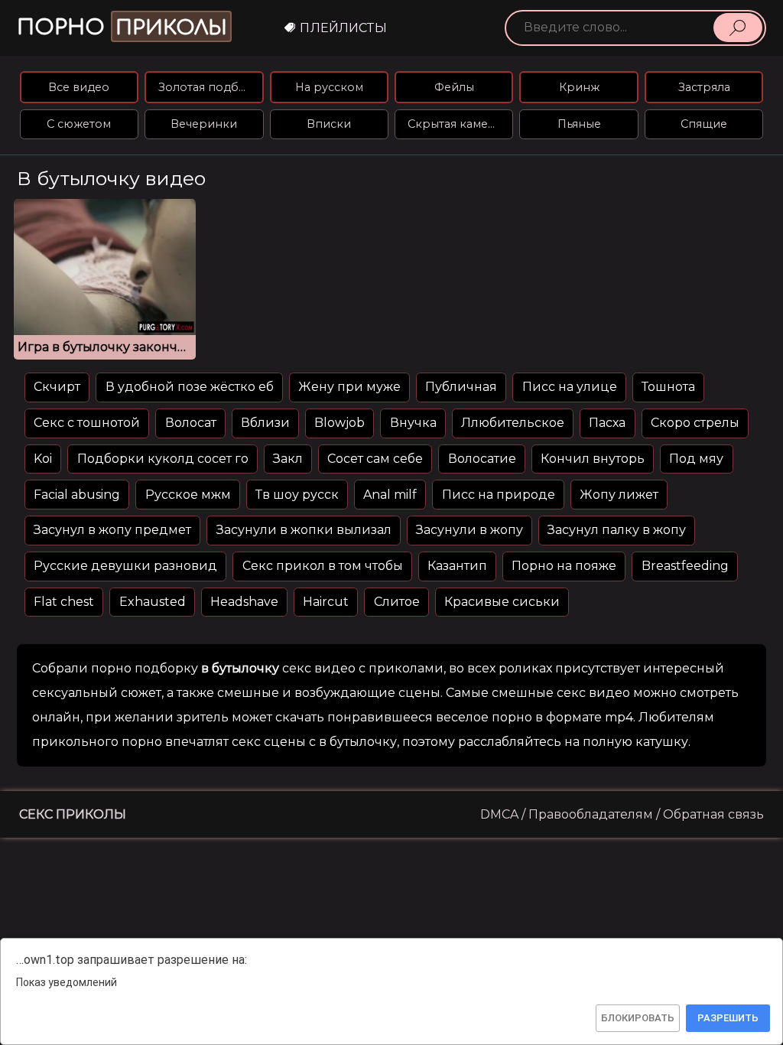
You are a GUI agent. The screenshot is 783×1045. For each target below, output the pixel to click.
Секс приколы (72, 814)
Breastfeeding (685, 565)
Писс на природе (498, 494)
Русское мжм (188, 494)
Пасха (607, 422)
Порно (122, 27)
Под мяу (696, 458)
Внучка (413, 422)
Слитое (397, 601)
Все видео (78, 87)
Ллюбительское (512, 422)
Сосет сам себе (375, 458)
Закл (288, 458)
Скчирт (57, 386)
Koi (43, 458)
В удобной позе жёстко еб (190, 386)
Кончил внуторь (593, 458)
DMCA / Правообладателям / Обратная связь (622, 814)
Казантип (457, 565)
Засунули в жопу (469, 529)
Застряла (704, 87)
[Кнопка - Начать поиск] (737, 27)
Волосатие (482, 458)
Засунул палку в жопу (616, 529)
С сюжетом (79, 124)
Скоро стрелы (695, 422)
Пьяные (579, 124)
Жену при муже (349, 386)
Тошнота (668, 386)
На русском (329, 87)
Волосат (190, 422)
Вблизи (265, 422)
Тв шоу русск (297, 494)
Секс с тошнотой (87, 422)
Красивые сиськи (502, 601)
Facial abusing (77, 494)
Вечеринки (204, 124)
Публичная (461, 386)
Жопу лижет (619, 494)
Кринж (579, 87)
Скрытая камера (455, 124)
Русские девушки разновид (125, 565)
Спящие (704, 124)
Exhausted (152, 601)
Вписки (329, 124)
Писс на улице (569, 386)
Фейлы (454, 87)
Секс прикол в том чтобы (322, 565)
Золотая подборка (210, 87)
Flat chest (64, 601)
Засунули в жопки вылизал (304, 529)
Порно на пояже (564, 565)
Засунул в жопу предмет (112, 529)
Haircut (326, 601)
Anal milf (390, 494)
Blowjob (339, 422)
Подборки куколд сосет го (163, 458)
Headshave (244, 601)
